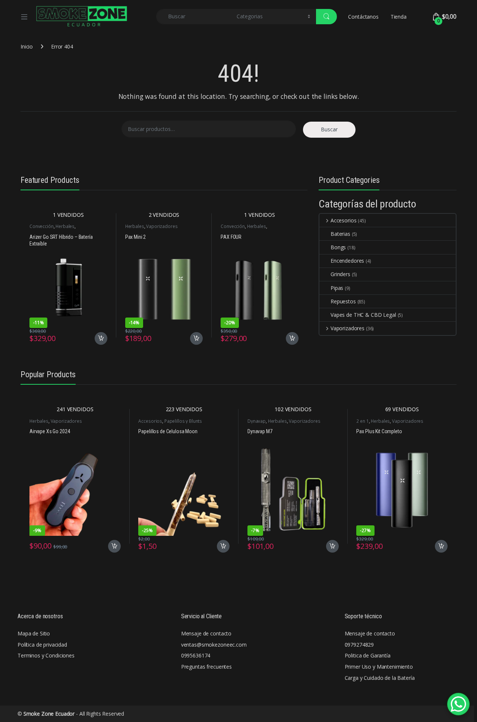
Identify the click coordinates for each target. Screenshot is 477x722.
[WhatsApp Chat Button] (458, 704)
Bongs (338, 247)
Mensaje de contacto (206, 633)
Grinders (340, 274)
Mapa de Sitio (34, 633)
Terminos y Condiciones (46, 655)
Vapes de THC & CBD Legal (363, 314)
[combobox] (194, 16)
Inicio (26, 46)
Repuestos (343, 301)
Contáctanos (363, 16)
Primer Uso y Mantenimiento (379, 666)
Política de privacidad (42, 644)
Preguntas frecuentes (206, 666)
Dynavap (256, 421)
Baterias (340, 233)
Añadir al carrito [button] (99, 338)
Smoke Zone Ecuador (49, 713)
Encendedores (347, 260)
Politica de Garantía (368, 655)
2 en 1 (362, 421)
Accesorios (343, 220)
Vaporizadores (161, 226)
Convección (41, 226)
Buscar (329, 129)
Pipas (337, 287)
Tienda (399, 16)
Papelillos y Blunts (183, 421)
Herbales (65, 226)
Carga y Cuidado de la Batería (380, 677)
